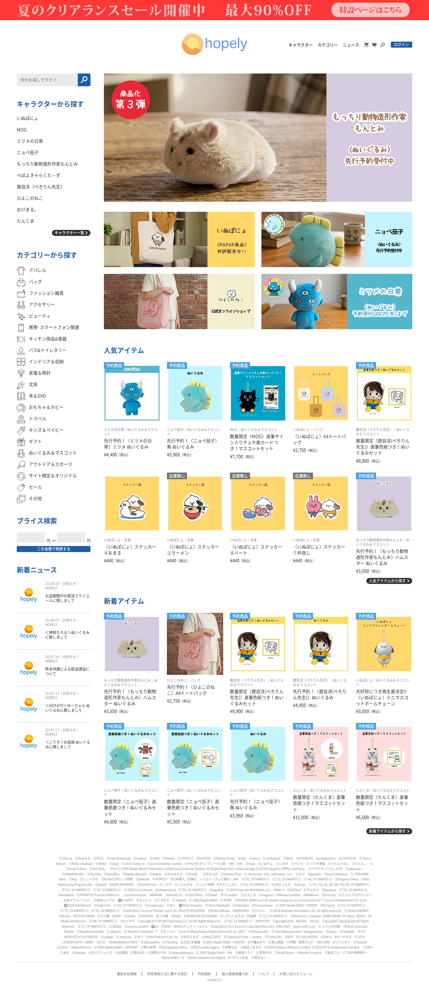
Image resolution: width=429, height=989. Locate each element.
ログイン (401, 44)
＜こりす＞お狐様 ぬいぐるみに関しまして (67, 744)
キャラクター (301, 45)
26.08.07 (52, 620)
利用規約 (204, 974)
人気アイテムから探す (387, 581)
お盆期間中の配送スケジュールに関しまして (67, 598)
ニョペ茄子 (175, 429)
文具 (127, 540)
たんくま (299, 790)
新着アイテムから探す (387, 831)
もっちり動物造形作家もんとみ (379, 540)
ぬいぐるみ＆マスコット (259, 429)
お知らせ (69, 583)
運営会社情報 (127, 974)
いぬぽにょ (301, 429)
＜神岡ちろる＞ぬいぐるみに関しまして (67, 635)
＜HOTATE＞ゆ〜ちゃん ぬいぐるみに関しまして (67, 708)
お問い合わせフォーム (296, 974)
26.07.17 (52, 693)
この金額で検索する (53, 549)
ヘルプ (264, 974)
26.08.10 (52, 583)
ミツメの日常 (114, 429)
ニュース (351, 45)
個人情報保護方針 (235, 974)
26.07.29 (52, 656)
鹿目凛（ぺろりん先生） (374, 429)
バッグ (318, 429)
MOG (233, 429)
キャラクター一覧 (69, 233)
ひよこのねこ (177, 680)
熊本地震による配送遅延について (67, 671)
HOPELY (51, 588)
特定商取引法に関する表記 (167, 974)
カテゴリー (328, 45)
